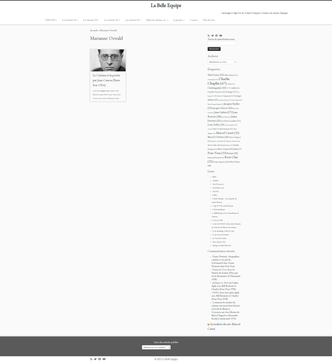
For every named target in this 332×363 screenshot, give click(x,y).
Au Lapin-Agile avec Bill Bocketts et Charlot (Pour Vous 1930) (225, 286)
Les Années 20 (69, 20)
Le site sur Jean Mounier (220, 235)
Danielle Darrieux (216, 92)
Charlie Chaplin (219, 81)
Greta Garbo (236, 100)
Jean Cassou (113, 95)
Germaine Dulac (224, 100)
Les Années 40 (111, 20)
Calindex (215, 180)
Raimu (232, 153)
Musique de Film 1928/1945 (221, 245)
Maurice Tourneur (233, 141)
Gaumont (228, 96)
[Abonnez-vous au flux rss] (209, 36)
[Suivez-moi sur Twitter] (213, 36)
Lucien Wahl (213, 129)
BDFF (214, 177)
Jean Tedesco (226, 117)
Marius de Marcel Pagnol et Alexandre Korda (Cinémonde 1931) (225, 315)
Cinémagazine (217, 87)
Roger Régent (220, 161)
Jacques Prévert (103, 95)
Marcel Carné (227, 133)
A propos (178, 20)
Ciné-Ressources (218, 184)
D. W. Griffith (233, 88)
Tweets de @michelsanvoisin (221, 39)
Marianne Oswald (113, 98)
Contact (194, 20)
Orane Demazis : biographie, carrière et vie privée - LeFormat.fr (226, 259)
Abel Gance (216, 74)
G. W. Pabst (218, 96)
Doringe (230, 91)
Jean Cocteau (103, 98)
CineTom (215, 191)
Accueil (93, 30)
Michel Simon (227, 145)
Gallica (214, 195)
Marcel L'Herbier (218, 136)
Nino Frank (225, 148)
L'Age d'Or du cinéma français (222, 206)
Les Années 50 (132, 20)
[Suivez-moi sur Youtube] (221, 36)
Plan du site (209, 20)
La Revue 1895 (217, 220)
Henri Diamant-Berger (215, 104)
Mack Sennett (226, 129)
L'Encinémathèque (218, 209)
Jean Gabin (223, 112)
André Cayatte (110, 91)
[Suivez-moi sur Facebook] (217, 36)
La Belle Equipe (166, 5)
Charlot (231, 84)
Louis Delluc (216, 124)
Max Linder (214, 145)
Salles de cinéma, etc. (156, 20)
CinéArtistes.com (218, 188)
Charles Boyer (213, 79)
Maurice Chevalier (218, 141)
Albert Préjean (231, 75)
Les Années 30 (90, 20)
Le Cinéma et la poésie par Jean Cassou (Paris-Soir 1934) (106, 80)
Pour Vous (217, 153)
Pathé (237, 149)
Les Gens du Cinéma (219, 238)
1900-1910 (50, 20)
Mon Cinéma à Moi (219, 242)
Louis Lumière (231, 125)
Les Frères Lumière (231, 120)
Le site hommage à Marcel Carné (223, 231)
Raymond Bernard (216, 157)
